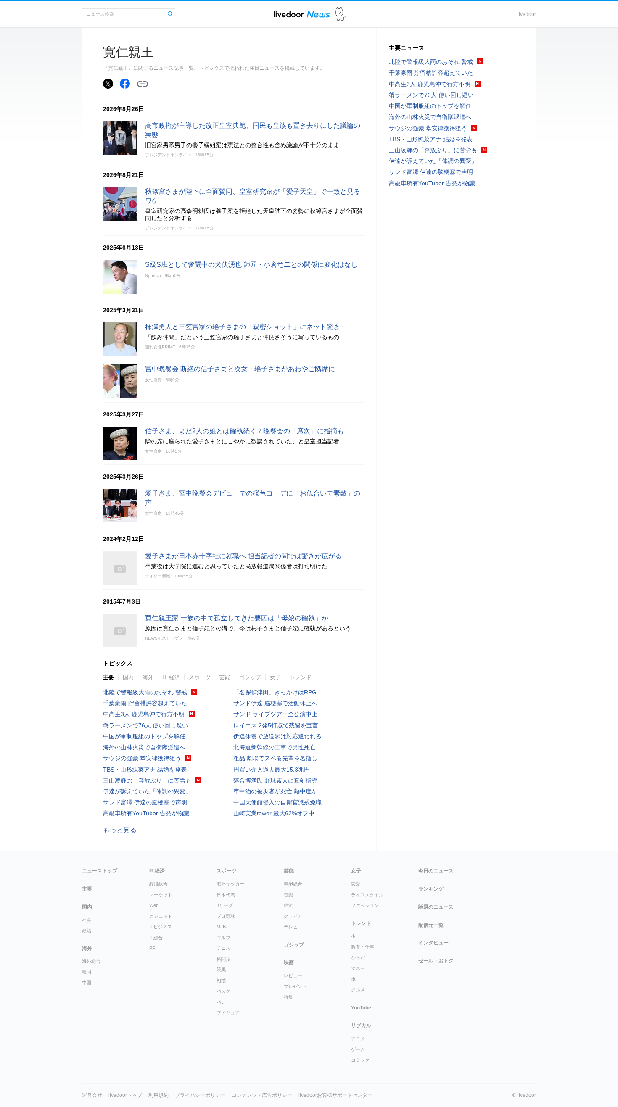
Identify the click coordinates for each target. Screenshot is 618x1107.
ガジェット (160, 916)
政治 (86, 930)
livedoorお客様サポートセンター (335, 1095)
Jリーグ (225, 905)
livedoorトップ (125, 1095)
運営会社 (92, 1095)
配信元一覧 (431, 925)
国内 (128, 677)
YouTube (361, 1008)
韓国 (86, 972)
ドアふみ (340, 14)
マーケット (160, 894)
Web (153, 905)
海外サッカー (230, 883)
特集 (288, 996)
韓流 (288, 905)
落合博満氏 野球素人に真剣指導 (275, 780)
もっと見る (120, 829)
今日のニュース (436, 871)
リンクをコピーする (142, 84)
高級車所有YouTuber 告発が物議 (146, 813)
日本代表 (226, 894)
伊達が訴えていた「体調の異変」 (147, 791)
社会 (86, 919)
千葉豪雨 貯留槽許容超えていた (145, 703)
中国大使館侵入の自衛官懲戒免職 (277, 802)
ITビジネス (160, 926)
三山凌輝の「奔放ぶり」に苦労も (147, 780)
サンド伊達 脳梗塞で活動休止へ (275, 703)
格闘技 (223, 959)
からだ (358, 957)
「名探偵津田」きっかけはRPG (275, 692)
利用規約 (158, 1095)
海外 (148, 677)
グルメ (358, 989)
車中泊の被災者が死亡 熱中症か (275, 791)
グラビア (293, 916)
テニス (223, 948)
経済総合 (158, 883)
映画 (289, 962)
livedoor (527, 14)
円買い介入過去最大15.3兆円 (271, 769)
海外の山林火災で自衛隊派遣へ (144, 747)
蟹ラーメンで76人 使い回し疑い (145, 725)
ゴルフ (223, 937)
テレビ (291, 926)
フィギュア (228, 1012)
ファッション (365, 905)
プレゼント (295, 986)
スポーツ (200, 677)
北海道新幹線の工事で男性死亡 (274, 747)
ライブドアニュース (302, 14)
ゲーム (358, 1049)
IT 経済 (171, 677)
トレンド (301, 677)
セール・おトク (436, 961)
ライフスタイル (367, 894)
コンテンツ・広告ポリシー (262, 1095)
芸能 (224, 677)
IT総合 (156, 937)
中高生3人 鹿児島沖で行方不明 (144, 714)
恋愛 (355, 883)
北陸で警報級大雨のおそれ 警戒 (145, 692)
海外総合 (91, 961)
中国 (86, 982)
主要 (108, 677)
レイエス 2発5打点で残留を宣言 (275, 725)
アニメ (358, 1038)
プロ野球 (226, 916)
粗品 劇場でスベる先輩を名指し (275, 758)
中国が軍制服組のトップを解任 (144, 736)
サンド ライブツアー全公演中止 (275, 714)
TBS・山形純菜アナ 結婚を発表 (145, 769)
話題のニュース (436, 907)
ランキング (431, 889)
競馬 (221, 969)
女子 (275, 677)
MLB (221, 926)
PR (152, 948)
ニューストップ (99, 871)
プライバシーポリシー (200, 1095)
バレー (223, 1001)
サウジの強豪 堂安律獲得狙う (142, 758)
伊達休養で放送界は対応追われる (277, 736)
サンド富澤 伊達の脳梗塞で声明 (145, 802)
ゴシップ (250, 677)
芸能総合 (293, 883)
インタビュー (433, 943)
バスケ (223, 991)
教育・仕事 (362, 946)
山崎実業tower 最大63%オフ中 (273, 813)
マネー (358, 968)
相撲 (221, 980)
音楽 (288, 894)
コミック (360, 1059)
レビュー (293, 975)
